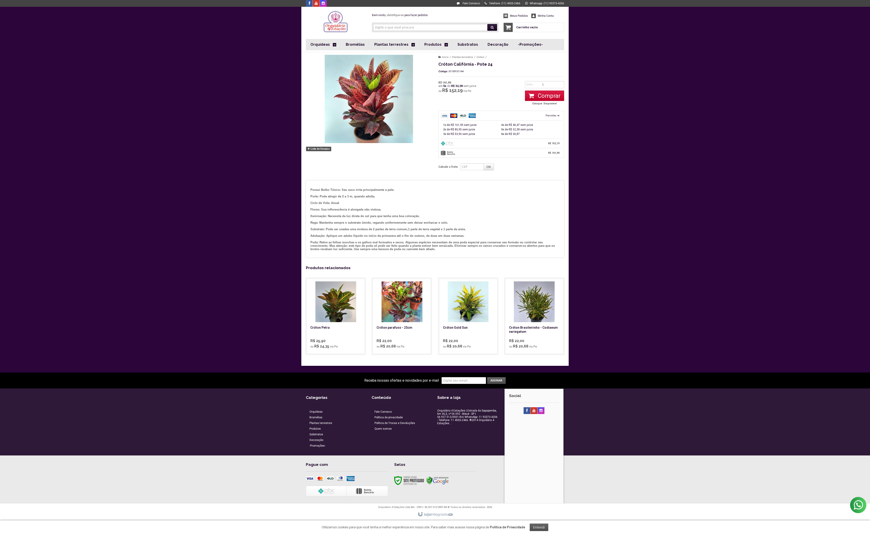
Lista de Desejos (320, 148)
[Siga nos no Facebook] (309, 3)
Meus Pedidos (519, 15)
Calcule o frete (448, 166)
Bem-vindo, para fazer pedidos (400, 15)
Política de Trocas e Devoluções (395, 423)
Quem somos (383, 428)
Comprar (548, 95)
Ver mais (338, 332)
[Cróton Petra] (335, 316)
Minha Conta (546, 15)
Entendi (539, 527)
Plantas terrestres (462, 57)
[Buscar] (492, 27)
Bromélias (315, 417)
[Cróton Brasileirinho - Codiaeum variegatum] (534, 316)
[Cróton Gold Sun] (468, 316)
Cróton (480, 57)
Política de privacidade (389, 417)
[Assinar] (496, 380)
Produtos (315, 428)
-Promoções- (317, 445)
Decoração (316, 440)
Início (445, 57)
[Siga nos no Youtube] (316, 3)
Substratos (316, 434)
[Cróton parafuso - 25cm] (401, 316)
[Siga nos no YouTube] (534, 410)
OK (488, 167)
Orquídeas (316, 411)
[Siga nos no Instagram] (323, 3)
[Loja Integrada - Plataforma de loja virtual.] (435, 514)
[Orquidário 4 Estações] (335, 21)
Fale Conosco (471, 3)
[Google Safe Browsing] (437, 480)
